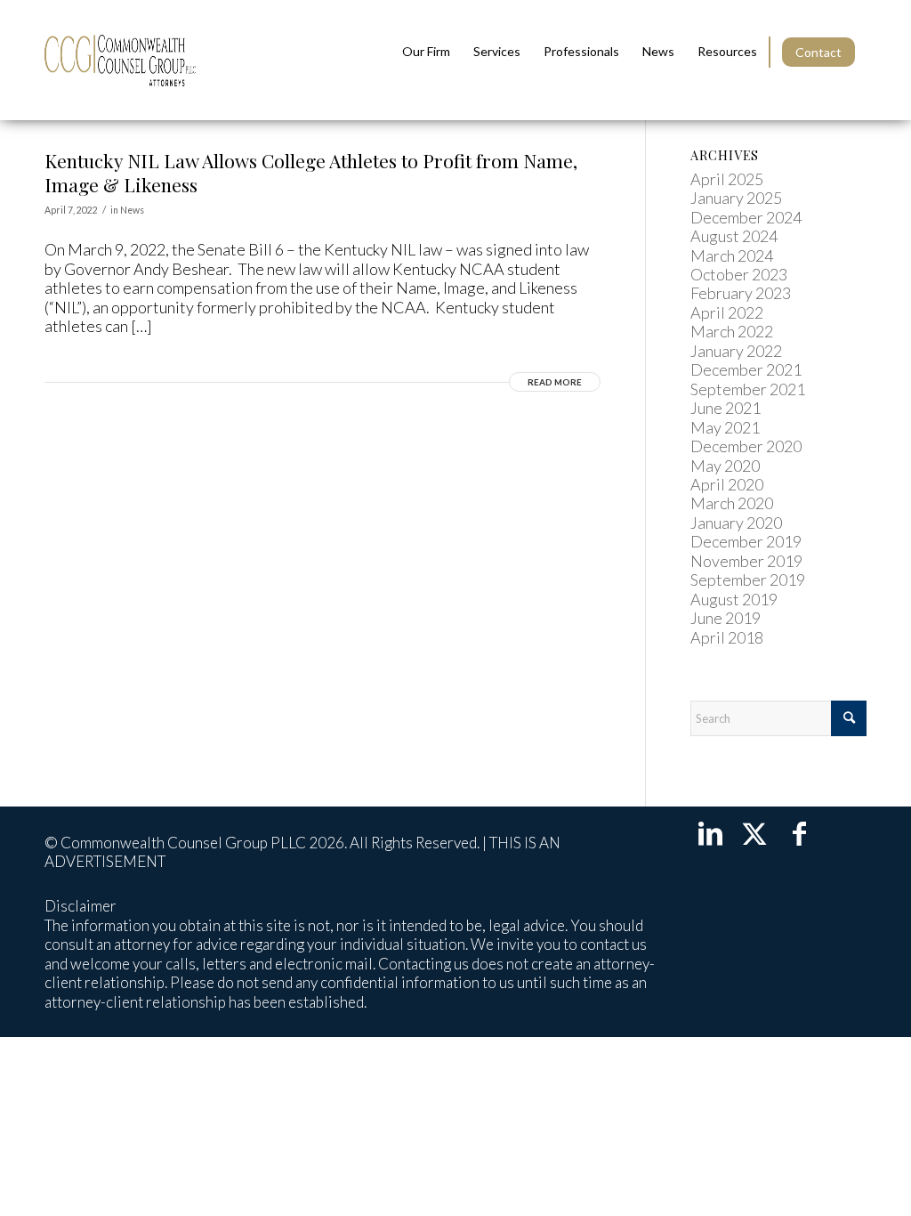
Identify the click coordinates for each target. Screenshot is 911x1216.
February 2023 (740, 293)
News (132, 210)
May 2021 (725, 427)
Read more (555, 382)
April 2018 (726, 637)
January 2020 (736, 522)
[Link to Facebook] (799, 832)
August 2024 (734, 236)
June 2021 (725, 407)
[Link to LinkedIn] (710, 832)
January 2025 (736, 197)
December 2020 (746, 446)
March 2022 (731, 331)
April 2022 (726, 312)
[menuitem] (426, 51)
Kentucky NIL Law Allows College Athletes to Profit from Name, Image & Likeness (310, 172)
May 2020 (725, 465)
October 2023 (738, 274)
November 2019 (746, 561)
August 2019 (734, 599)
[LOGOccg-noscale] (120, 60)
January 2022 (736, 351)
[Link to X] (754, 832)
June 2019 (725, 618)
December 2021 (746, 369)
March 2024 (731, 255)
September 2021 (747, 389)
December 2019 (746, 541)
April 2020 (726, 484)
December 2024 (746, 217)
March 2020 (731, 503)
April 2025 (726, 179)
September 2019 (747, 579)
